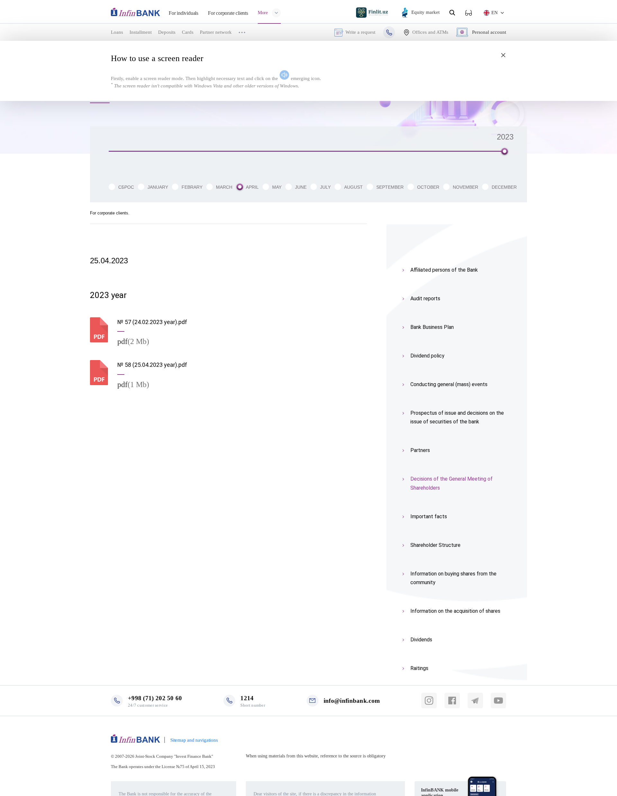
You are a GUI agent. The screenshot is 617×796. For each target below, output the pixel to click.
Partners (420, 450)
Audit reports (425, 298)
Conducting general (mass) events (448, 384)
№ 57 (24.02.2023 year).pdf (152, 322)
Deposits (166, 32)
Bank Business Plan (432, 327)
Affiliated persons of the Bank (444, 270)
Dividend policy (427, 356)
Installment (141, 32)
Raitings (419, 668)
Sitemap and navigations (194, 740)
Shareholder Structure (435, 545)
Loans (117, 32)
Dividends (421, 640)
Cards (187, 32)
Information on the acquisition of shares (455, 611)
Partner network (216, 32)
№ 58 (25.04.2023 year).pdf (152, 364)
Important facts (428, 516)
